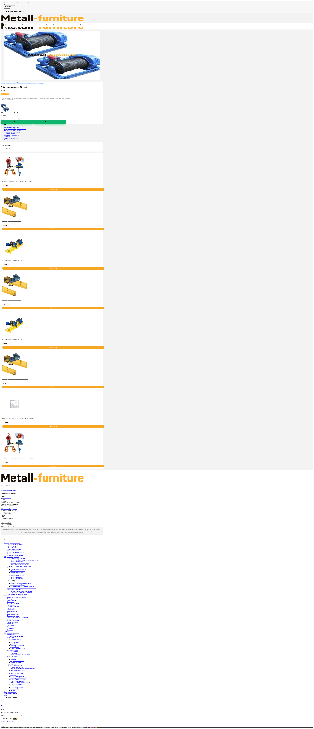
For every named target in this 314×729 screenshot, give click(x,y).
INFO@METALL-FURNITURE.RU (16, 11)
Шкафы (41, 25)
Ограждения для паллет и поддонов (21, 592)
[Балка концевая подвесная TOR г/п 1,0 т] (14, 336)
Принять (94, 727)
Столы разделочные (16, 684)
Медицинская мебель (86, 25)
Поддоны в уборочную (17, 645)
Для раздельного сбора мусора (16, 597)
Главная (3, 83)
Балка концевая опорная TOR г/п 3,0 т (11, 221)
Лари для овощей (12, 656)
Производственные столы (15, 673)
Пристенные (14, 651)
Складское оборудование (11, 135)
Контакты (7, 8)
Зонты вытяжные (12, 650)
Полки (12, 671)
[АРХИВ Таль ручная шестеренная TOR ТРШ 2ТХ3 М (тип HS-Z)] (14, 415)
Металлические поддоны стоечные (21, 591)
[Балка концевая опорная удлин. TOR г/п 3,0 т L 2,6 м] (14, 376)
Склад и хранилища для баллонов (20, 566)
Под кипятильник (15, 662)
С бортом (13, 675)
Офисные (10, 630)
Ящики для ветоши (13, 620)
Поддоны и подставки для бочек (17, 594)
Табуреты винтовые (13, 550)
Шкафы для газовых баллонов (19, 563)
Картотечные (11, 608)
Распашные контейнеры (17, 585)
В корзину (17, 121)
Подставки (10, 658)
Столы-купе (14, 685)
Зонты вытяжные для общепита (20, 654)
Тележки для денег (16, 577)
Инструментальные (13, 606)
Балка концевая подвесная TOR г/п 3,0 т (12, 260)
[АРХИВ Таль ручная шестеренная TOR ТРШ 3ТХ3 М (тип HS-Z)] (14, 455)
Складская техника (74, 25)
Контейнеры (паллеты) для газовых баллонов (24, 560)
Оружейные (10, 626)
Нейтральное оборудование (12, 130)
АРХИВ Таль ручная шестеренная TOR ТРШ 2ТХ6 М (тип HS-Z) (17, 181)
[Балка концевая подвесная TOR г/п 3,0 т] (14, 257)
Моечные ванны (12, 637)
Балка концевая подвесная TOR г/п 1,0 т (12, 339)
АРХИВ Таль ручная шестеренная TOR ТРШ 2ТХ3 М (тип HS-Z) (17, 418)
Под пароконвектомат (17, 661)
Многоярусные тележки (17, 571)
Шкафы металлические (11, 138)
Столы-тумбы (14, 689)
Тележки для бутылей (17, 575)
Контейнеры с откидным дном (19, 581)
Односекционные (15, 639)
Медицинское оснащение (11, 127)
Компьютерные (12, 609)
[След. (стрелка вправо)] (3, 726)
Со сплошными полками (17, 670)
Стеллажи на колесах (16, 667)
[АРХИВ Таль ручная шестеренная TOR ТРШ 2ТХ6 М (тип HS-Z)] (14, 178)
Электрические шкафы (10, 139)
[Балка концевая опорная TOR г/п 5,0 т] (14, 297)
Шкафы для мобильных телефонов (17, 617)
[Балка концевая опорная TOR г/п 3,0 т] (14, 218)
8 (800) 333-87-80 (12, 28)
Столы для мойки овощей (18, 678)
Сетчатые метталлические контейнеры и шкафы (21, 588)
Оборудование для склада (29, 25)
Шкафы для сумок (12, 619)
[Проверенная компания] (8, 490)
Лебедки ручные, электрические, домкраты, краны (30, 83)
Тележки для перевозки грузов (16, 567)
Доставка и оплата (9, 5)
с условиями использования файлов (75, 727)
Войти (14, 718)
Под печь (13, 659)
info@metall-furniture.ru (7, 526)
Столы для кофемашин (17, 676)
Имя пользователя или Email (10, 712)
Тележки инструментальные (15, 552)
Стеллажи (48, 25)
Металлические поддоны (14, 589)
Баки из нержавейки (13, 634)
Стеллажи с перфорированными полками (22, 668)
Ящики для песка (12, 622)
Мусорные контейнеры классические (15, 129)
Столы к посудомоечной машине (20, 682)
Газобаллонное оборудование (16, 558)
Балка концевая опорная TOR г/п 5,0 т (11, 300)
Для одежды (11, 599)
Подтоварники (11, 664)
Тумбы (9, 554)
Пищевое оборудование (59, 25)
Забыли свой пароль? (7, 721)
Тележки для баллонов (17, 561)
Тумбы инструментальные (15, 555)
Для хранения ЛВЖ (13, 614)
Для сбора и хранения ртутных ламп (18, 613)
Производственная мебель (12, 25)
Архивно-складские (13, 603)
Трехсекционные (15, 642)
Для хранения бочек (13, 611)
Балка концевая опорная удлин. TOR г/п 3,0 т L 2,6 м (15, 379)
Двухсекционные (15, 640)
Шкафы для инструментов (15, 544)
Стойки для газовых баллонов (19, 564)
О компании (7, 6)
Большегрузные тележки (18, 574)
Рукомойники (14, 647)
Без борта (13, 690)
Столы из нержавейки (17, 681)
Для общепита (14, 644)
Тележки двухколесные (17, 572)
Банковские (10, 602)
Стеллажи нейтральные (14, 665)
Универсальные (12, 623)
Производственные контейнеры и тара (22, 586)
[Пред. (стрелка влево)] (1, 726)
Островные (13, 653)
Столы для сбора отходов (18, 679)
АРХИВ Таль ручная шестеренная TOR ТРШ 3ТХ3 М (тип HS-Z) (17, 458)
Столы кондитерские (16, 687)
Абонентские (11, 605)
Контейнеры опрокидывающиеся (20, 583)
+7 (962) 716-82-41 (6, 524)
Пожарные (10, 628)
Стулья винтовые (12, 547)
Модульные (10, 625)
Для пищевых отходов (17, 636)
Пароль (3, 715)
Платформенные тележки (18, 569)
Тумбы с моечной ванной (17, 648)
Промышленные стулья (14, 549)
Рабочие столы (11, 546)
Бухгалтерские (11, 600)
